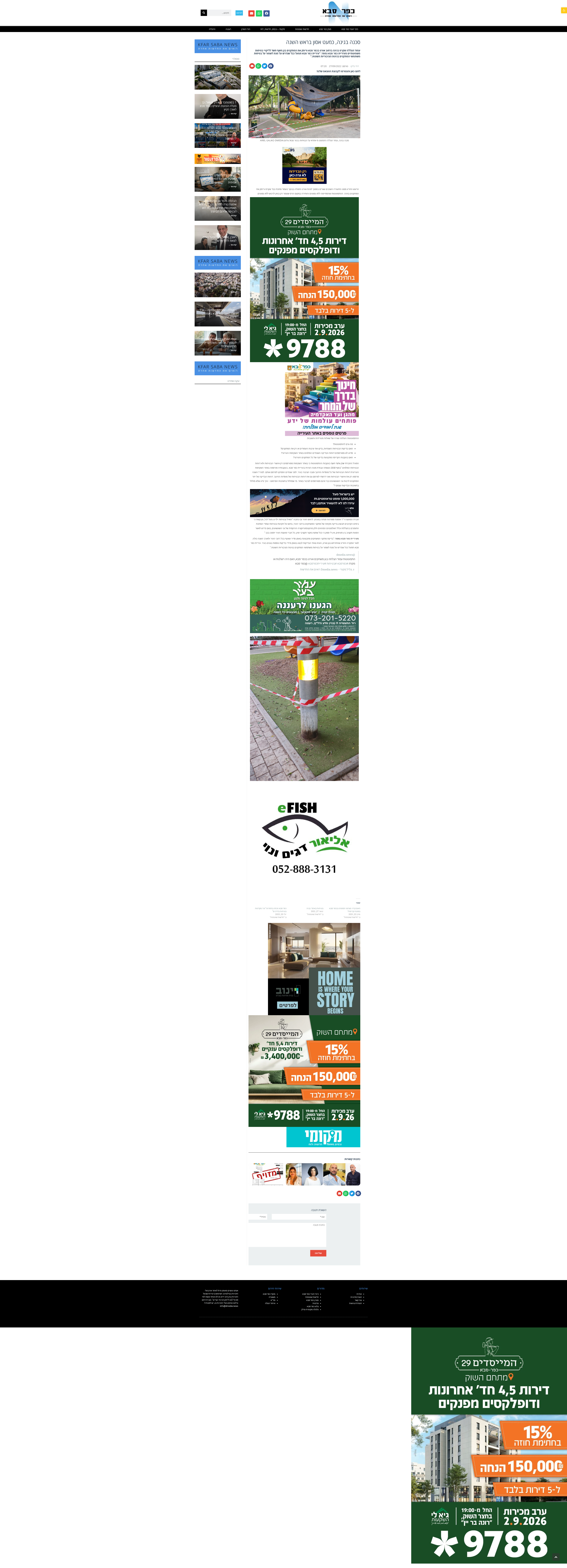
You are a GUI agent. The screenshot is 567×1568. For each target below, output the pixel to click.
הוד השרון (245, 29)
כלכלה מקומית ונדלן (310, 1309)
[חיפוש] (204, 13)
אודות (359, 1294)
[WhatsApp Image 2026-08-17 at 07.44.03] (314, 968)
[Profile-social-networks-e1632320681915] (323, 1136)
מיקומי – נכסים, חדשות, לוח (272, 29)
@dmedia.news (345, 554)
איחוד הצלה (270, 1303)
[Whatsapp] (259, 13)
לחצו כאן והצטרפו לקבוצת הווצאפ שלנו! (338, 71)
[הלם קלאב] (304, 502)
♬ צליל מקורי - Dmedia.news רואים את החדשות (327, 569)
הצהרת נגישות (355, 1303)
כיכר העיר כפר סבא (350, 29)
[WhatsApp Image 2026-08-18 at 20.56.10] (304, 279)
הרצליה (212, 29)
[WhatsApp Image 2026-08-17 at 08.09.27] (304, 1070)
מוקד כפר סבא (269, 1294)
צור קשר (358, 1300)
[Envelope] (251, 13)
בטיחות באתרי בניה (315, 908)
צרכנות (316, 1303)
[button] (564, 10)
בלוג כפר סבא (312, 1306)
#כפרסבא (342, 563)
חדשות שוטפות (302, 29)
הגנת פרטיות (356, 1297)
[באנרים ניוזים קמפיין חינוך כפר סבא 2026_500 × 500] (322, 398)
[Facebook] (266, 13)
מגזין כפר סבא (325, 29)
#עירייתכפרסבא (317, 563)
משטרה (272, 1297)
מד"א (273, 1300)
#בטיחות (332, 563)
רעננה (228, 29)
